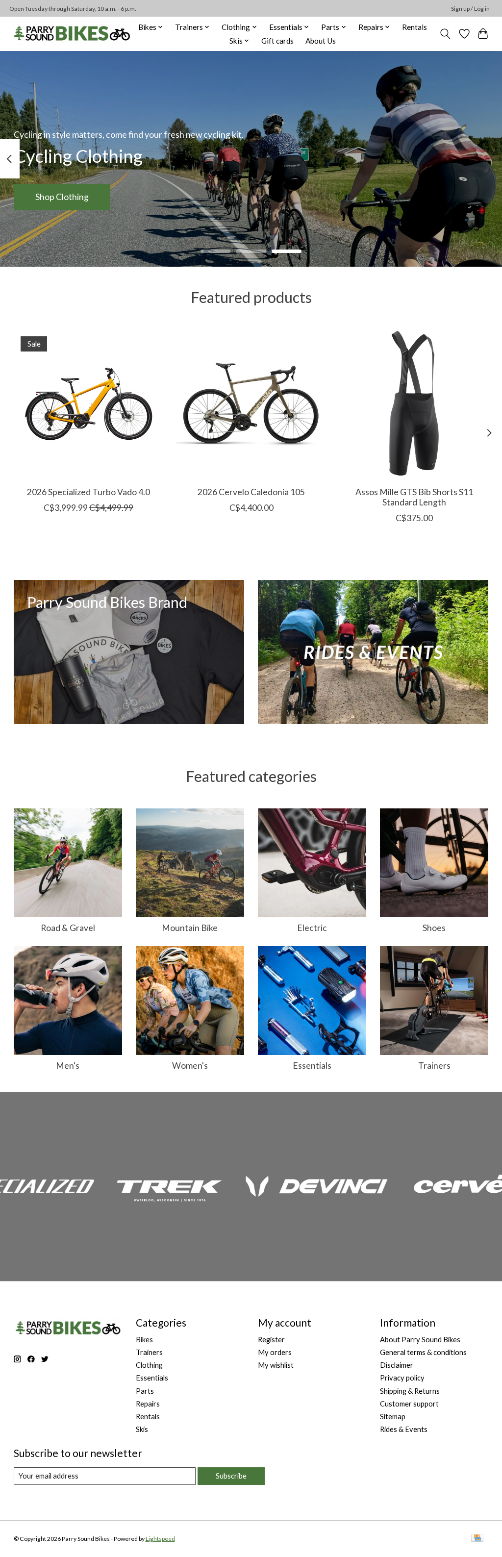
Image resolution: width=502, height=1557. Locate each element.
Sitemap (392, 1416)
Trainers (434, 1065)
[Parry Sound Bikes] (72, 33)
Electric (312, 928)
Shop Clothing (62, 197)
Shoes (434, 928)
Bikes (144, 1339)
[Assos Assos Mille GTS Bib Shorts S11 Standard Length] (414, 404)
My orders (275, 1352)
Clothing (149, 1365)
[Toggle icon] (445, 34)
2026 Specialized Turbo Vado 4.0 (88, 492)
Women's (190, 1065)
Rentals (414, 27)
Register (271, 1339)
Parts (145, 1391)
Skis (142, 1429)
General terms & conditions (423, 1352)
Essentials (312, 1065)
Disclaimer (396, 1365)
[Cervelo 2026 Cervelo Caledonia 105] (251, 404)
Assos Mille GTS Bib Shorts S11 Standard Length (414, 497)
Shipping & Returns (410, 1391)
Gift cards (277, 40)
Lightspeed (160, 1538)
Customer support (409, 1404)
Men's (67, 1065)
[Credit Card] (477, 1538)
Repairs (148, 1404)
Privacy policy (402, 1378)
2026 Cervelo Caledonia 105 (251, 492)
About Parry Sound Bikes (420, 1339)
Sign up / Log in (470, 8)
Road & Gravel (68, 928)
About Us (320, 40)
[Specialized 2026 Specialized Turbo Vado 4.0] (88, 404)
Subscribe (231, 1476)
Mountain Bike (190, 928)
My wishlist (276, 1365)
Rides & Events (403, 1429)
